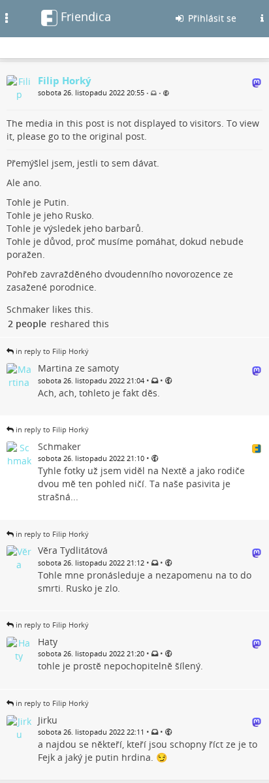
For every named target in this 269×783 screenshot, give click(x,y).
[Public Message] (166, 93)
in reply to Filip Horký (52, 351)
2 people (27, 323)
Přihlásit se (210, 18)
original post (116, 136)
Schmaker (28, 309)
